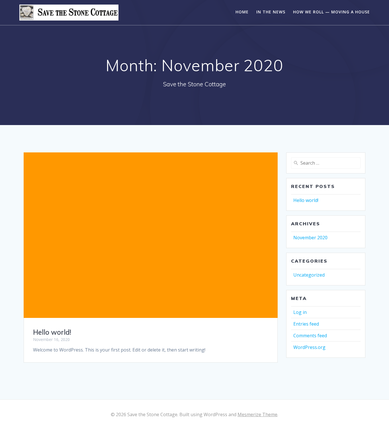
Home (242, 12)
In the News (270, 12)
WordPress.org (309, 347)
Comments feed (310, 335)
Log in (300, 312)
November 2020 (310, 237)
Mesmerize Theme (257, 414)
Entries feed (306, 324)
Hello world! (52, 332)
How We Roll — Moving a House (331, 12)
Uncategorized (309, 275)
